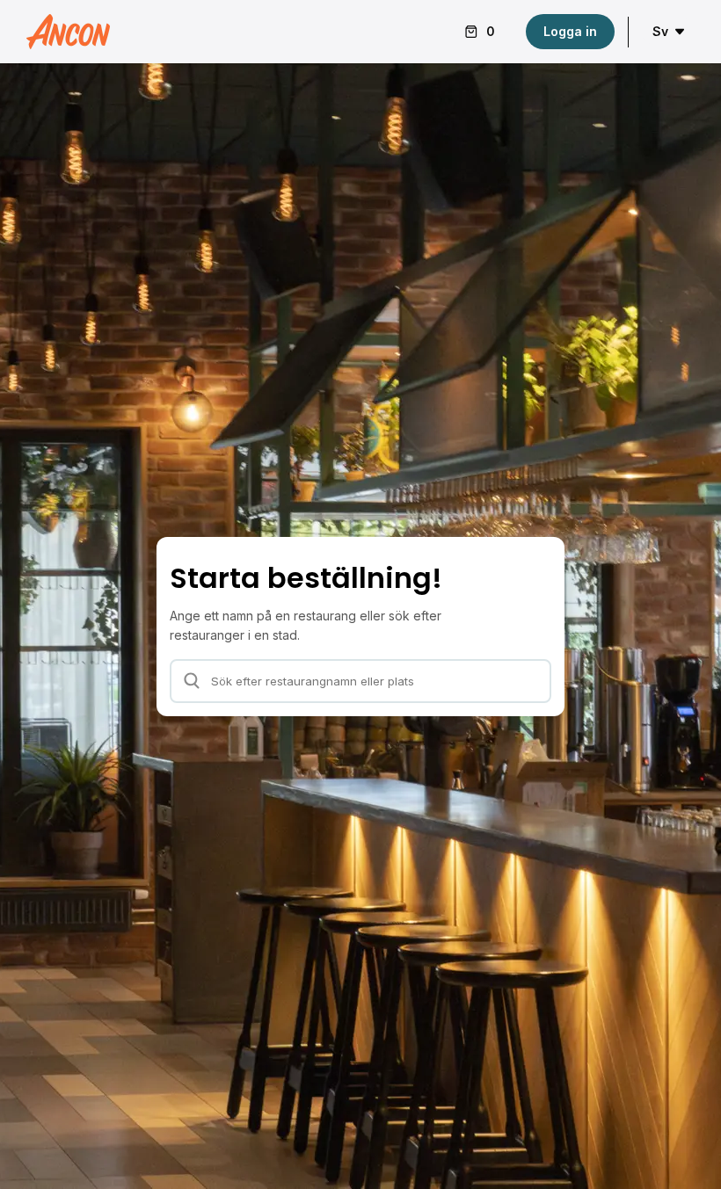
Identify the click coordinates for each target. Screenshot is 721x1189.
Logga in (570, 31)
